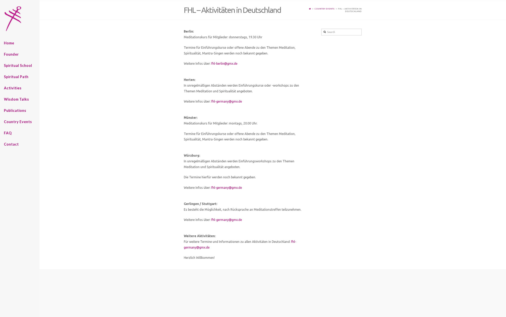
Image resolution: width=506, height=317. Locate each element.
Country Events (324, 9)
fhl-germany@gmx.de (226, 101)
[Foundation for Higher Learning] (22, 19)
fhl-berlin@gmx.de (224, 63)
